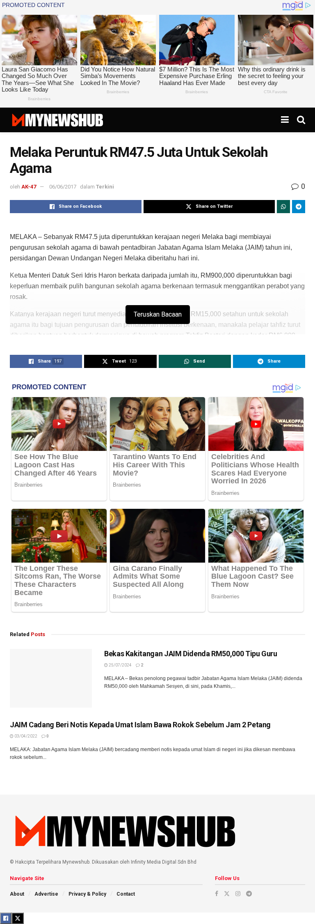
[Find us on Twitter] (227, 893)
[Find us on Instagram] (237, 893)
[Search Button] (301, 120)
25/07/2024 (120, 665)
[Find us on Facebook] (216, 893)
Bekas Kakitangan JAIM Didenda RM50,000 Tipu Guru (190, 653)
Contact (125, 894)
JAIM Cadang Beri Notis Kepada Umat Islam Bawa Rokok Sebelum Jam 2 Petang (140, 724)
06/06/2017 (62, 187)
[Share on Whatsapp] (283, 206)
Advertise (46, 894)
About (17, 894)
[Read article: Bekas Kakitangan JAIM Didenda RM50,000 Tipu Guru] (51, 678)
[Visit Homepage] (57, 120)
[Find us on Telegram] (249, 893)
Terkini (105, 187)
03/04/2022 (25, 736)
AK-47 (28, 187)
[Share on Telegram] (298, 206)
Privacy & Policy (87, 894)
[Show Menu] (285, 120)
